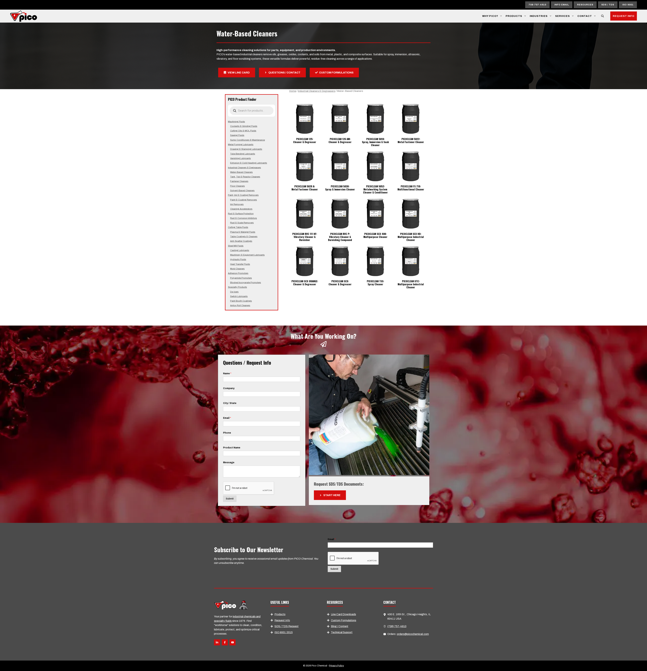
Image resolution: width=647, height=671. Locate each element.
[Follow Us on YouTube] (232, 642)
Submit (230, 498)
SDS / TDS (607, 5)
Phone (227, 433)
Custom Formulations (343, 620)
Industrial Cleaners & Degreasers (316, 91)
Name (227, 373)
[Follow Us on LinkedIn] (217, 642)
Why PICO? (490, 16)
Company (229, 388)
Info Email (561, 5)
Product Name (231, 447)
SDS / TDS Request (286, 626)
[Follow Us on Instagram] (225, 642)
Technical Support (341, 632)
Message (228, 462)
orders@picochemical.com (413, 634)
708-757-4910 (537, 5)
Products (514, 16)
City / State (229, 403)
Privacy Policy (336, 665)
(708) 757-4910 (396, 626)
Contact (584, 16)
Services (562, 16)
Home (292, 91)
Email (227, 418)
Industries (539, 16)
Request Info (623, 16)
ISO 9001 (628, 5)
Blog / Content (339, 626)
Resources (585, 5)
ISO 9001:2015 (283, 632)
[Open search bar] (603, 16)
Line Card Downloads (343, 614)
